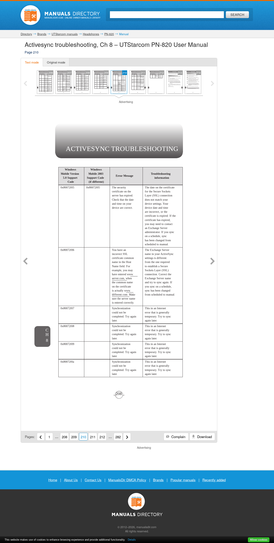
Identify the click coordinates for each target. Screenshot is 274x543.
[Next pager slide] (212, 84)
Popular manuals (183, 479)
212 (102, 436)
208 (64, 436)
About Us (71, 479)
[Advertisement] (119, 109)
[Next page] (212, 262)
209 (74, 436)
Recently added (214, 479)
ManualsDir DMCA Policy (127, 479)
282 (118, 436)
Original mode (56, 62)
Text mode (32, 62)
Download (204, 436)
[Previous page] (25, 262)
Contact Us (93, 479)
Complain (177, 436)
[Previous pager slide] (25, 84)
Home (52, 479)
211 (92, 436)
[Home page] (30, 15)
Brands (158, 479)
